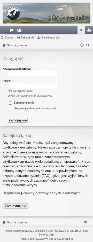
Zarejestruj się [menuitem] (90, 31)
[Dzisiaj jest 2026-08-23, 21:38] (82, 45)
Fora (13, 31)
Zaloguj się (27, 37)
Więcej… (5, 31)
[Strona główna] (46, 13)
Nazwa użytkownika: (17, 68)
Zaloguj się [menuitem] (82, 31)
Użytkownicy (20, 31)
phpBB (39, 230)
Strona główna (17, 222)
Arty (52, 234)
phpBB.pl (67, 238)
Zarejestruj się (50, 37)
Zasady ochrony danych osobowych (52, 193)
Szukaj (9, 37)
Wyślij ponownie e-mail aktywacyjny (30, 95)
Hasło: (7, 80)
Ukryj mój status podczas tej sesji (34, 108)
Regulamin (11, 193)
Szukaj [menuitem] (88, 46)
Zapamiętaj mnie (23, 102)
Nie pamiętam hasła (20, 90)
